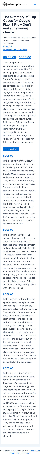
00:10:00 (25, 57)
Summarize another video (15, 50)
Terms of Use (35, 451)
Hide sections (11, 149)
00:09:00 (8, 368)
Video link (7, 46)
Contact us (26, 453)
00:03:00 (8, 230)
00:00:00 (9, 57)
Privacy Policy (15, 453)
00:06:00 (8, 294)
